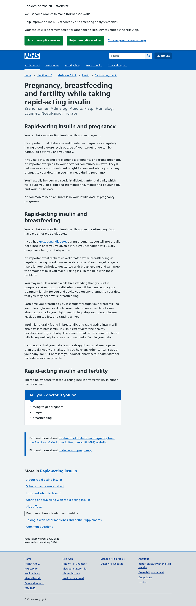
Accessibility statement (151, 572)
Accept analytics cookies (43, 40)
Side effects (34, 506)
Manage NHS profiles (112, 558)
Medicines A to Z (67, 75)
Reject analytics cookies (85, 40)
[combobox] (127, 56)
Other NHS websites (111, 563)
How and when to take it (43, 493)
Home (27, 75)
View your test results (74, 568)
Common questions (39, 526)
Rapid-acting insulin (106, 75)
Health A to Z (44, 75)
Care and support (117, 65)
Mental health (94, 65)
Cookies (142, 582)
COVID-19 (30, 588)
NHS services (52, 65)
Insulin (85, 75)
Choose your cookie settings (127, 40)
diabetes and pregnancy (75, 450)
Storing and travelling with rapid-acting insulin (58, 500)
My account (163, 55)
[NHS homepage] (32, 56)
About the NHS (71, 573)
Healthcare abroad (73, 578)
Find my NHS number (74, 563)
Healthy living (73, 65)
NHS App (67, 558)
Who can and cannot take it (45, 486)
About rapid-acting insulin (44, 479)
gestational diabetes (53, 241)
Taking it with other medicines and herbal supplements (64, 520)
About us (143, 558)
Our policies (145, 577)
